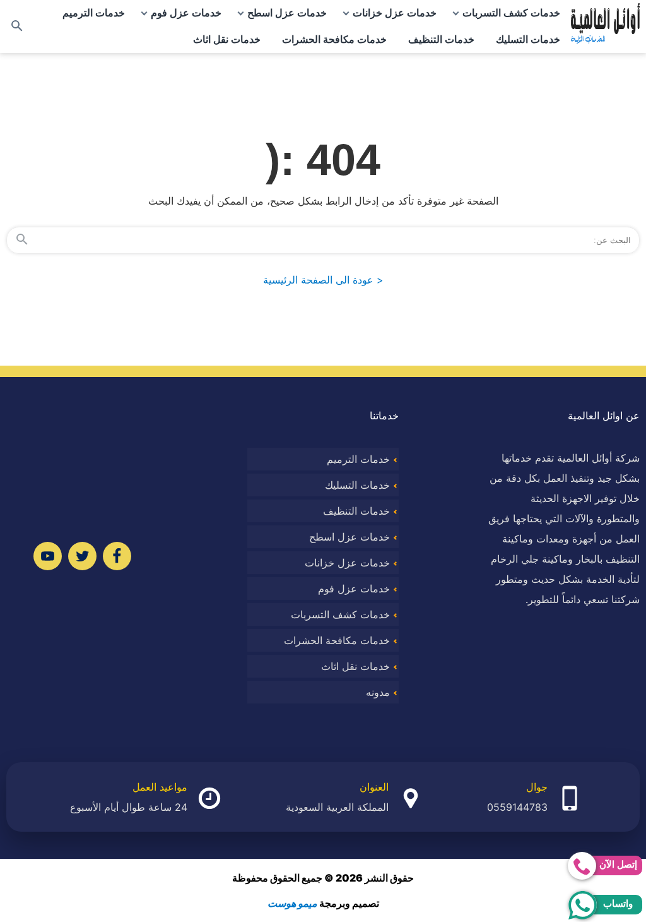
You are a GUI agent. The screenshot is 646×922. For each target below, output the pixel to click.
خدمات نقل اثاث (227, 39)
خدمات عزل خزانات (395, 13)
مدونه (378, 692)
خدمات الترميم (93, 13)
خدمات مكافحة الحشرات (334, 39)
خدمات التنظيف (441, 39)
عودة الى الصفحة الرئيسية (323, 279)
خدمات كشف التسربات (511, 13)
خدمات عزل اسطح (287, 13)
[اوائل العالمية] (605, 27)
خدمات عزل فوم (186, 13)
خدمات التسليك (528, 39)
